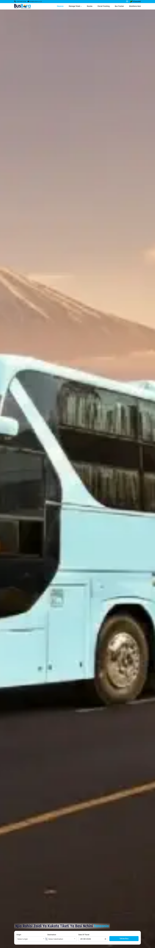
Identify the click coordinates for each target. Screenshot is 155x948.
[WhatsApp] (127, 1)
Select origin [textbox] (22, 939)
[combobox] (31, 938)
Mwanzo (60, 6)
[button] (135, 1)
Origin (18, 935)
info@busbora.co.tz (36, 2)
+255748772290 (21, 2)
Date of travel (83, 935)
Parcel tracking (104, 6)
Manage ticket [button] (75, 6)
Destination (51, 935)
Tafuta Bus (123, 938)
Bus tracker (119, 6)
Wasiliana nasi (135, 6)
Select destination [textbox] (55, 939)
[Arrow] (46, 939)
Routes (89, 6)
